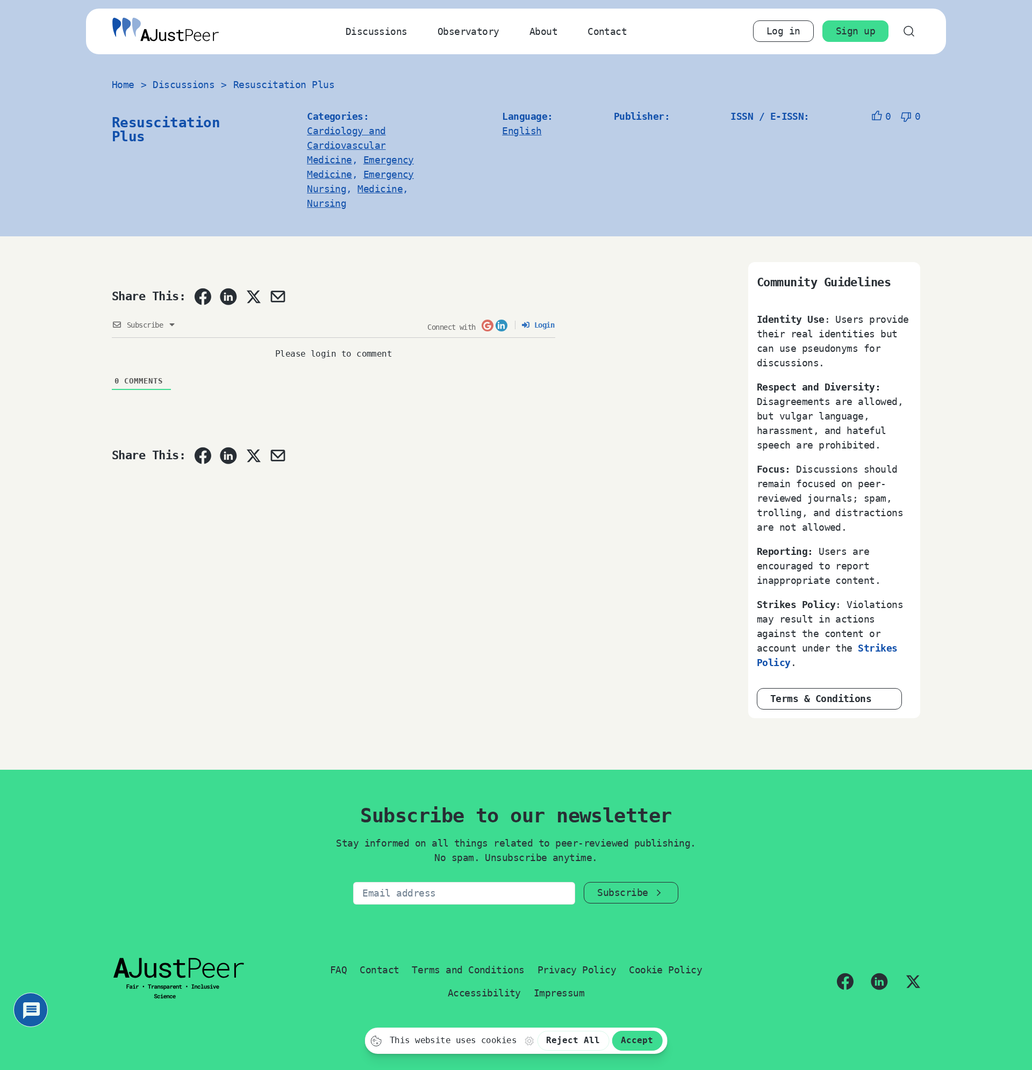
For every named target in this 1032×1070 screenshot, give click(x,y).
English (521, 130)
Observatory (468, 31)
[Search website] (908, 31)
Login (542, 325)
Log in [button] (783, 31)
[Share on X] (253, 296)
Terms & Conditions (820, 698)
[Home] (165, 31)
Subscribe (622, 892)
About (543, 31)
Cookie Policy (665, 969)
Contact (607, 31)
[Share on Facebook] (202, 296)
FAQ (338, 969)
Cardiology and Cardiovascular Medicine (346, 145)
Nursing (326, 203)
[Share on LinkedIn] (228, 296)
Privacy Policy (577, 969)
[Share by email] (277, 296)
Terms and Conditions (468, 969)
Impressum (559, 993)
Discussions (376, 31)
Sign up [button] (855, 31)
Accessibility (484, 993)
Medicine (380, 188)
